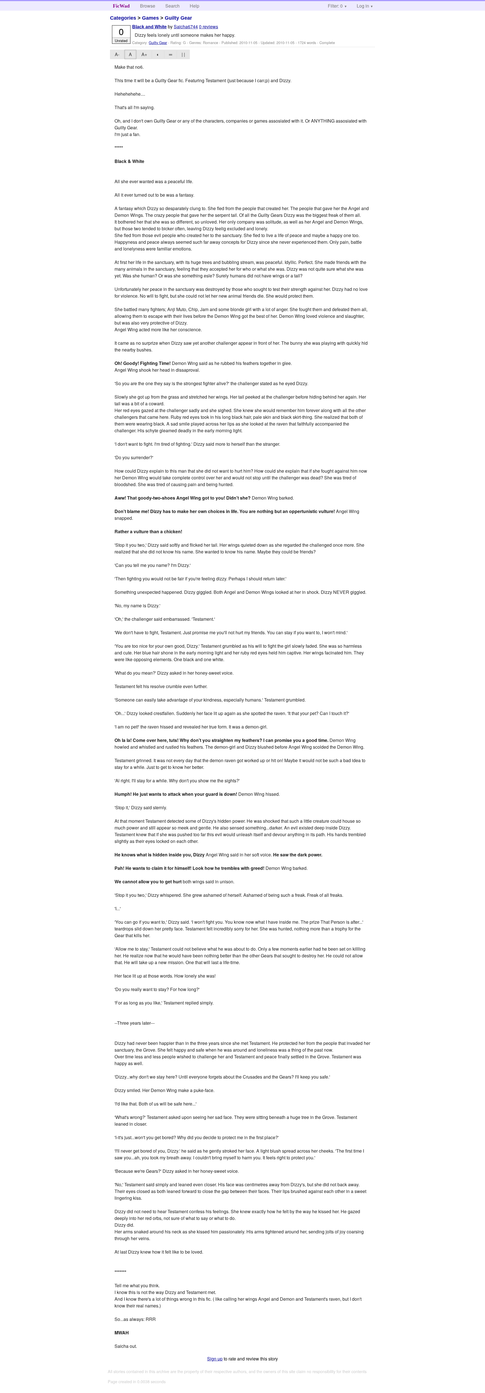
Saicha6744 (186, 26)
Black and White (149, 26)
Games (150, 18)
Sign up (215, 1358)
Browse (147, 6)
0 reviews (208, 26)
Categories (123, 18)
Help (194, 6)
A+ (144, 54)
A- (117, 54)
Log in (363, 6)
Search (172, 6)
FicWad (121, 6)
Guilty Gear (178, 18)
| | (183, 54)
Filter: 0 (335, 6)
